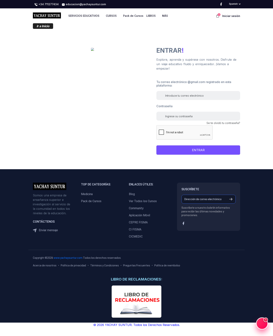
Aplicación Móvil (139, 215)
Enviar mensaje (48, 230)
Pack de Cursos (91, 201)
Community (136, 208)
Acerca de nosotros (44, 265)
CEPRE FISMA (138, 222)
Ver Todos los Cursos (143, 201)
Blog (132, 194)
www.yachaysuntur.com (68, 257)
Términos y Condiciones (104, 265)
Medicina (87, 194)
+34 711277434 (48, 4)
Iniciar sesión (231, 15)
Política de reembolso (167, 265)
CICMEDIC (136, 236)
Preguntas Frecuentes (136, 265)
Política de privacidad (73, 265)
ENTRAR (198, 150)
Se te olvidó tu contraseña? (223, 123)
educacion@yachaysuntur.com (85, 4)
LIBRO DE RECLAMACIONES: (136, 279)
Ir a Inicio (43, 26)
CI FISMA (135, 229)
